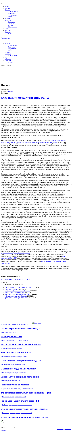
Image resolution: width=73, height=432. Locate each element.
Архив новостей (13, 11)
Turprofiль (11, 23)
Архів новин (12, 45)
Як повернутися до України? (16, 384)
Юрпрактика (12, 27)
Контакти (8, 60)
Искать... (3, 65)
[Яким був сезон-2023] (8, 332)
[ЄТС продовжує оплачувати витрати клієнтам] (16, 405)
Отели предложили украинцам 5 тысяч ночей (24, 417)
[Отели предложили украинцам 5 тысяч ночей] (16, 413)
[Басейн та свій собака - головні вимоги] (14, 340)
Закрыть (3, 430)
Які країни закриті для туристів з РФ (20, 401)
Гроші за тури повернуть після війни (17, 298)
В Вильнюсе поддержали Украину (16, 296)
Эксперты (11, 22)
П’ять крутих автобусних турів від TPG (18, 294)
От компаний (12, 15)
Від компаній (12, 48)
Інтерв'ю (7, 18)
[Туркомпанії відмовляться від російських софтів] (17, 389)
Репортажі (11, 47)
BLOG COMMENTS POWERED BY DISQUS (16, 279)
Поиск (7, 6)
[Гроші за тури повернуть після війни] (13, 373)
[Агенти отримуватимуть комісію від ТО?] (15, 324)
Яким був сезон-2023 (12, 289)
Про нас (11, 62)
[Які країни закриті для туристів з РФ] (13, 397)
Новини (7, 43)
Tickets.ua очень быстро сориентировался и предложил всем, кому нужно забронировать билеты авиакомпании (33, 141)
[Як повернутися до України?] (11, 380)
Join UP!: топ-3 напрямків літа (14, 292)
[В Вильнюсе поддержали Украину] (13, 365)
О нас (10, 34)
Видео (10, 16)
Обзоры (10, 25)
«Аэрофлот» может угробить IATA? (25, 97)
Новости (7, 10)
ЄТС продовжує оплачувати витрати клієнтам (24, 409)
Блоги (6, 28)
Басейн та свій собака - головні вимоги (17, 291)
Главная (7, 8)
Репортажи (11, 13)
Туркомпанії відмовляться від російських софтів (26, 393)
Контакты (8, 32)
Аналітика (8, 20)
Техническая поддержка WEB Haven (64, 429)
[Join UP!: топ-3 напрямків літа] (11, 348)
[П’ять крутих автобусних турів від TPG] (14, 356)
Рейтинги (8, 30)
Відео (10, 50)
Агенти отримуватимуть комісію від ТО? (18, 287)
